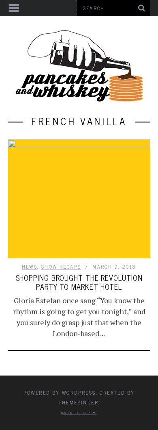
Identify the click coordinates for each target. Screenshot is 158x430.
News (30, 267)
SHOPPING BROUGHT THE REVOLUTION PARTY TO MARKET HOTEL (79, 282)
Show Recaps (61, 267)
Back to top (76, 412)
